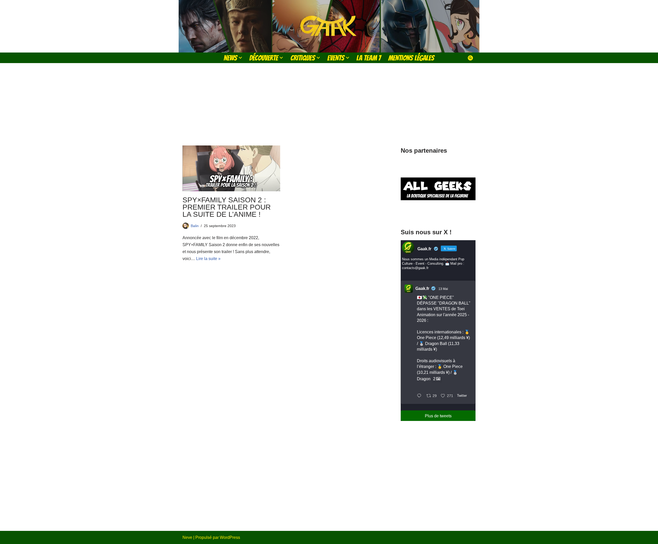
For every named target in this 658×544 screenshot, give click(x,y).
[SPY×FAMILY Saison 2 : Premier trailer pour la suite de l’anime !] (231, 168)
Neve (187, 537)
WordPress (230, 537)
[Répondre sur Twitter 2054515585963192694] (420, 396)
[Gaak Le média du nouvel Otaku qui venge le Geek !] (329, 26)
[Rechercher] (470, 58)
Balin (195, 226)
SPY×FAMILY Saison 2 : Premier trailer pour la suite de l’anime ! (226, 207)
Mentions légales (411, 58)
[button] (240, 57)
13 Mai (443, 289)
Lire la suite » (208, 258)
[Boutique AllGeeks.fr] (438, 213)
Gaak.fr (422, 288)
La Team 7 (369, 58)
